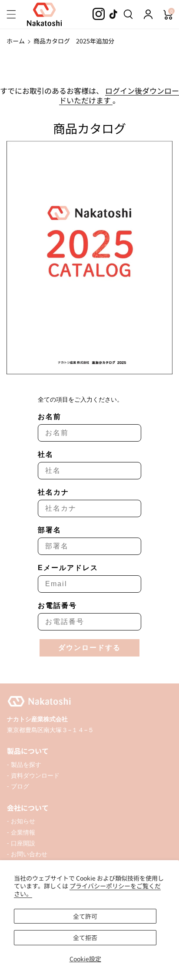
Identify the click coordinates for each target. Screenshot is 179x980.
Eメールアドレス (68, 567)
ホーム (16, 40)
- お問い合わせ (27, 854)
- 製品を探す (24, 764)
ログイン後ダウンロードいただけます (119, 95)
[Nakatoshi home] (89, 701)
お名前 (49, 416)
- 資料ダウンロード (33, 775)
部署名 (49, 530)
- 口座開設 (21, 843)
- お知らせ (21, 821)
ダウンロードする (89, 647)
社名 (45, 454)
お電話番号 (57, 605)
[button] (16, 14)
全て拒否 (85, 937)
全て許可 (85, 916)
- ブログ (18, 786)
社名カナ (53, 492)
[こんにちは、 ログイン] (148, 14)
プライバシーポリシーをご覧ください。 (87, 889)
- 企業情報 (21, 832)
